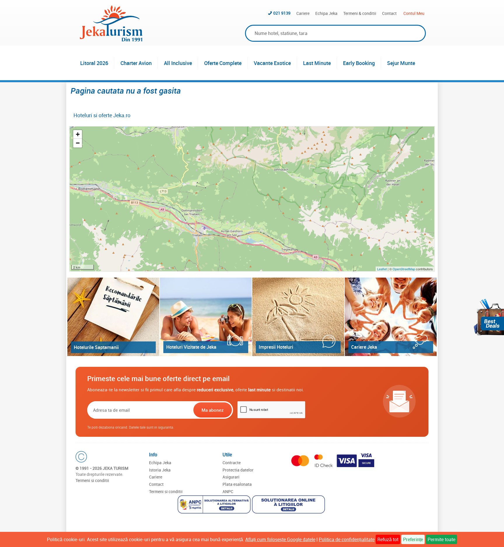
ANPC (228, 491)
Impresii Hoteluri (276, 347)
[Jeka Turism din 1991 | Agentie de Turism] (111, 39)
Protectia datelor (238, 470)
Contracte (232, 462)
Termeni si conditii (92, 480)
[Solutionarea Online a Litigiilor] (289, 505)
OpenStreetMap (404, 269)
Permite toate (441, 539)
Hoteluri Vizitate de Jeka (191, 347)
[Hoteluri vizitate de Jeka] (206, 317)
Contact (389, 13)
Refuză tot (387, 539)
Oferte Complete (223, 62)
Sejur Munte (401, 62)
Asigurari (231, 477)
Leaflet (382, 269)
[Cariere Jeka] (391, 317)
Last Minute (317, 62)
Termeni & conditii (359, 13)
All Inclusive (178, 62)
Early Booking (359, 62)
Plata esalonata (237, 484)
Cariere (302, 13)
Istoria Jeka (160, 470)
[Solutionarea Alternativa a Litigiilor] (215, 505)
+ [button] (78, 134)
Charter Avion (136, 62)
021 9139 (281, 12)
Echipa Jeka (326, 13)
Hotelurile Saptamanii (96, 347)
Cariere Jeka (364, 347)
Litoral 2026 (94, 62)
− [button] (78, 143)
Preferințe (413, 539)
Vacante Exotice (272, 62)
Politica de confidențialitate (346, 539)
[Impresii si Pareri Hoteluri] (298, 317)
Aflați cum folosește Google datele (280, 539)
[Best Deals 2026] (489, 317)
